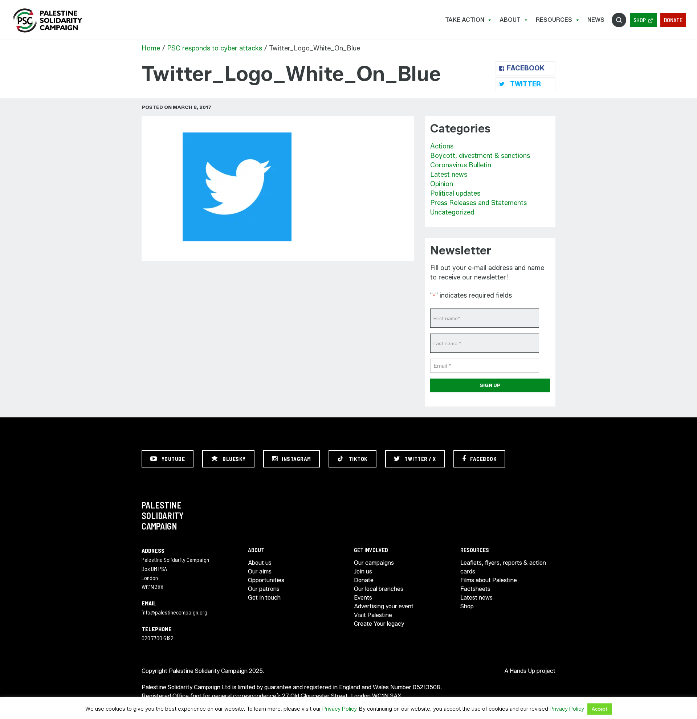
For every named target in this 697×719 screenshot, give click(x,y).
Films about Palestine (488, 580)
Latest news (448, 175)
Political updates (455, 193)
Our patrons (264, 588)
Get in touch (264, 597)
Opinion (441, 184)
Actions (441, 146)
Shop (639, 19)
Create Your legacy (379, 623)
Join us (363, 571)
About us (260, 562)
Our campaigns (374, 562)
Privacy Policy (339, 709)
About (510, 19)
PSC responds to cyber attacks (214, 48)
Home (151, 48)
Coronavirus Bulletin (460, 165)
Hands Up (522, 670)
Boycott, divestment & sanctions (480, 156)
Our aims (260, 571)
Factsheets (475, 588)
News (595, 19)
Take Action (464, 19)
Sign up (490, 385)
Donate (673, 19)
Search (619, 20)
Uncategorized (452, 212)
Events (363, 597)
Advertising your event (383, 606)
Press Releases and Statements (478, 203)
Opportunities (266, 580)
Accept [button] (599, 709)
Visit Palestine (373, 615)
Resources (554, 19)
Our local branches (378, 588)
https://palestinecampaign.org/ (47, 20)
